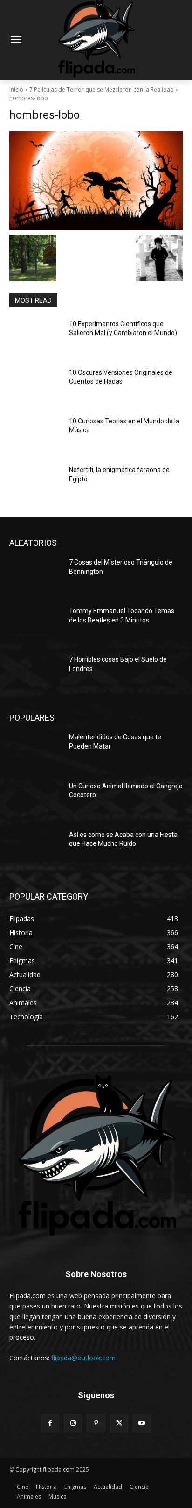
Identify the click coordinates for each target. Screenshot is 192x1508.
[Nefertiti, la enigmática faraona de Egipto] (35, 483)
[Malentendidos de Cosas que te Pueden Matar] (35, 751)
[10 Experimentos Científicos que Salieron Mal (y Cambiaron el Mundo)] (35, 338)
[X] (119, 1423)
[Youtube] (142, 1423)
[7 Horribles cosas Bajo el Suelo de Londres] (35, 673)
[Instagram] (73, 1423)
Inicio (16, 89)
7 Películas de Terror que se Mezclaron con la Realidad (101, 89)
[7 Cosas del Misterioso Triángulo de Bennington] (35, 576)
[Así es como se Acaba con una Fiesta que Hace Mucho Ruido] (35, 848)
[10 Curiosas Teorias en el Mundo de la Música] (35, 435)
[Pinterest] (96, 1423)
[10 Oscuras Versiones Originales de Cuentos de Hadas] (35, 386)
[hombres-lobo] (96, 180)
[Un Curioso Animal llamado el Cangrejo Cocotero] (35, 800)
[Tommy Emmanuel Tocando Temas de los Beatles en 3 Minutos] (35, 625)
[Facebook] (50, 1423)
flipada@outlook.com (83, 1357)
